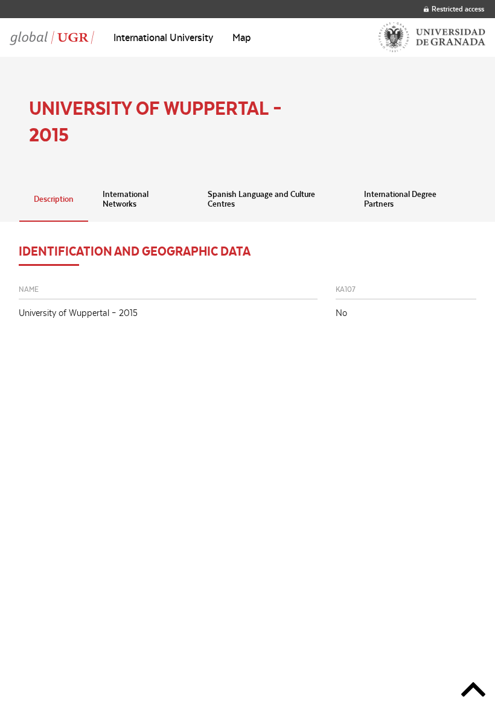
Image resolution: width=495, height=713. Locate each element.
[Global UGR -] (52, 37)
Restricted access (458, 8)
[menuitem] (163, 37)
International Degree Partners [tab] (400, 198)
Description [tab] (54, 199)
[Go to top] (473, 691)
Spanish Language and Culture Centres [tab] (261, 198)
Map (241, 37)
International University (163, 37)
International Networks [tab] (125, 198)
